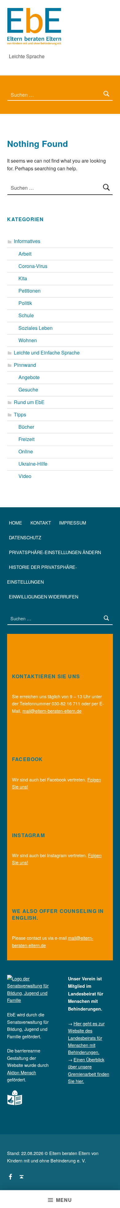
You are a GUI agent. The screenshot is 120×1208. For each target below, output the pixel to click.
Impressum (72, 522)
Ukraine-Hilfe (32, 463)
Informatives (27, 241)
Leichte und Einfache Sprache (47, 352)
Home (15, 522)
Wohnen (27, 340)
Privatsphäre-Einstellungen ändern (55, 552)
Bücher (26, 426)
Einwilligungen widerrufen (43, 596)
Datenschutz (25, 537)
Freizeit (26, 439)
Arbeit (24, 253)
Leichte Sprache (27, 56)
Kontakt (40, 522)
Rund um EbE (29, 402)
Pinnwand (25, 364)
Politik (25, 302)
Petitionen (29, 290)
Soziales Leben (35, 327)
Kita (22, 278)
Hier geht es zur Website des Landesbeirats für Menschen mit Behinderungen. (86, 1038)
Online (25, 451)
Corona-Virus (32, 266)
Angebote (29, 377)
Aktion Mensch (21, 1072)
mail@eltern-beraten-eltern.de (52, 710)
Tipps (20, 414)
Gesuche (28, 389)
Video (24, 476)
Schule (26, 315)
